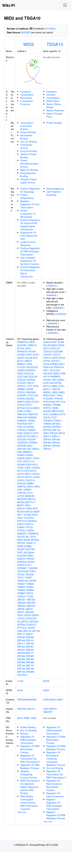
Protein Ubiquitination (27, 196)
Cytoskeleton (27, 94)
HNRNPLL (27, 452)
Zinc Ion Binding (28, 141)
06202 (46, 690)
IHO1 (19, 461)
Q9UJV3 (31, 708)
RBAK (55, 408)
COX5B (29, 389)
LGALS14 (30, 480)
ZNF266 (30, 637)
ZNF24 (29, 634)
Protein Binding (28, 132)
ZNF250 (21, 637)
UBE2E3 (31, 605)
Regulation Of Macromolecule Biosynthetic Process (54, 785)
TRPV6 (29, 593)
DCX (36, 395)
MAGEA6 (29, 496)
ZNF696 (30, 662)
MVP (35, 508)
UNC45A (29, 612)
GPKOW (21, 445)
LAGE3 (36, 477)
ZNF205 (53, 433)
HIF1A (46, 376)
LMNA (54, 386)
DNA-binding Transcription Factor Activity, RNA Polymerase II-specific (29, 802)
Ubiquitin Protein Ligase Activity (28, 181)
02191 (20, 690)
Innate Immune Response (27, 243)
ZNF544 (56, 442)
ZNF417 (21, 643)
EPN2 (20, 411)
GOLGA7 (31, 439)
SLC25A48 (29, 552)
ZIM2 (19, 631)
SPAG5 (30, 558)
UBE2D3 (21, 602)
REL (28, 536)
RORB (27, 539)
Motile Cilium (52, 101)
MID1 (28, 505)
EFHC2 (20, 404)
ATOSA (32, 351)
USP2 (20, 615)
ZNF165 (36, 631)
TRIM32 (21, 587)
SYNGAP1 (22, 568)
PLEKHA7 (48, 398)
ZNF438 (30, 643)
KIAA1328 (48, 382)
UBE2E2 (21, 605)
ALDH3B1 (22, 345)
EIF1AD (21, 408)
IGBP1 (28, 458)
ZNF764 (21, 665)
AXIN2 (60, 342)
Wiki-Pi (8, 5)
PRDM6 (57, 404)
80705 (46, 681)
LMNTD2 (21, 486)
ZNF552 (30, 649)
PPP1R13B (49, 401)
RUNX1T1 (31, 543)
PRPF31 (29, 524)
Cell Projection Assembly (53, 193)
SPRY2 (20, 565)
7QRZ (33, 718)
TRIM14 (58, 420)
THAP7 (28, 577)
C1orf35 (21, 367)
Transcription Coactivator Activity (26, 126)
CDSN (54, 357)
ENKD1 (36, 408)
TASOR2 (32, 568)
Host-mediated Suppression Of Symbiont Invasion (29, 261)
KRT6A (58, 382)
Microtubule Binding (26, 137)
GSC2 (29, 445)
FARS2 (31, 420)
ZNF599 (56, 445)
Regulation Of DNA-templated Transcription (28, 740)
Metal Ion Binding (29, 169)
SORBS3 (54, 414)
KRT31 (28, 474)
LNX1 (20, 489)
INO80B (21, 464)
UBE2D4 (31, 602)
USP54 (35, 615)
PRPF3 (20, 524)
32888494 (51, 295)
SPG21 (31, 561)
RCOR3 (21, 536)
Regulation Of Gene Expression (55, 794)
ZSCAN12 (22, 675)
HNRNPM (55, 376)
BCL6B (29, 357)
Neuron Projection (55, 110)
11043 (20, 681)
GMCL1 (34, 436)
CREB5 (54, 364)
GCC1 (36, 433)
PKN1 (20, 518)
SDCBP (21, 549)
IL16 (32, 461)
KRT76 (28, 477)
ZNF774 (30, 665)
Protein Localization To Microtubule (27, 213)
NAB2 (62, 392)
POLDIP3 (28, 518)
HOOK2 (47, 379)
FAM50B (32, 417)
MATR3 (56, 389)
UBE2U (29, 609)
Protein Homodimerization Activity (29, 163)
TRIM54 (30, 590)
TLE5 (53, 417)
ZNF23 (61, 433)
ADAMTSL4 (23, 342)
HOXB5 (29, 455)
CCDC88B (58, 351)
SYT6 (62, 414)
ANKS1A (32, 345)
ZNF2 (46, 433)
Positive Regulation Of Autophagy (30, 190)
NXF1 (20, 514)
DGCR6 (21, 398)
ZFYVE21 (22, 627)
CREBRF (21, 395)
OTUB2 (27, 514)
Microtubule (26, 97)
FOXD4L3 (22, 430)
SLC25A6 (22, 555)
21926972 (51, 285)
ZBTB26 (47, 426)
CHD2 (36, 386)
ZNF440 (21, 646)
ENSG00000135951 (53, 699)
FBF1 (31, 423)
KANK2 (36, 467)
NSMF (36, 511)
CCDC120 (29, 373)
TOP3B (32, 580)
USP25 (27, 615)
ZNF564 (21, 656)
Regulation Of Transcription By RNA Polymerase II (30, 758)
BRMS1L (21, 364)
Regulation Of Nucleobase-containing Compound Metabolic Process (55, 759)
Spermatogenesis (55, 188)
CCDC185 (22, 376)
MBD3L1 (47, 392)
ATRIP (28, 354)
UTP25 (28, 618)
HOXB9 (21, 458)
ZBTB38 (56, 426)
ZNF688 (21, 662)
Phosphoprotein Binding (28, 174)
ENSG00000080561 (27, 699)
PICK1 (35, 514)
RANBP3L (33, 533)
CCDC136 (55, 348)
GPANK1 (33, 442)
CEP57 (46, 361)
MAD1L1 (47, 389)
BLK (35, 357)
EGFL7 (28, 404)
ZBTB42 (21, 624)
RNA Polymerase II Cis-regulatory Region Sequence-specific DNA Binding (30, 787)
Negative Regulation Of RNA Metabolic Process (56, 815)
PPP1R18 (22, 521)
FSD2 (20, 433)
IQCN (28, 464)
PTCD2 (29, 527)
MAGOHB (22, 499)
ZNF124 (27, 631)
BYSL (30, 364)
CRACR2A (30, 392)
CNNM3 (21, 389)
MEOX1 (32, 499)
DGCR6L (30, 398)
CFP (29, 386)
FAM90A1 (22, 420)
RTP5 (61, 411)
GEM (19, 436)
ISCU (35, 464)
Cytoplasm (25, 91)
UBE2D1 (21, 599)
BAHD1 (21, 357)
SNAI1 (30, 555)
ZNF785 (30, 668)
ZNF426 (47, 439)
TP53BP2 (48, 420)
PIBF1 (53, 395)
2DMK (26, 718)
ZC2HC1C (31, 624)
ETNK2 (27, 411)
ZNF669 (30, 659)
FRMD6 (31, 430)
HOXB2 (21, 455)
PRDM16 (32, 521)
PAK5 (46, 395)
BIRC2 (54, 345)
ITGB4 (20, 467)
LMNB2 (30, 483)
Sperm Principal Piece (54, 115)
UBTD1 (20, 612)
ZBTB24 (34, 621)
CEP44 (61, 357)
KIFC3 (33, 470)
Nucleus (24, 733)
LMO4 (37, 486)
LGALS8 (21, 483)
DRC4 (28, 401)
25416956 (50, 28)
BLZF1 (20, 361)
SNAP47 (21, 558)
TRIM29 (30, 583)
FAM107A (22, 414)
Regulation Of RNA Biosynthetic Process (29, 749)
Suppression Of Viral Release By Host (28, 235)
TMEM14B (22, 580)
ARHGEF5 (22, 351)
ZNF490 (47, 442)
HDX (19, 452)
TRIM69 (21, 593)
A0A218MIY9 (50, 708)
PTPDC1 (21, 530)
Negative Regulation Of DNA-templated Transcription (54, 804)
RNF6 (20, 539)
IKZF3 (26, 461)
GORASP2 (22, 442)
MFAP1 (21, 505)
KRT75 (20, 477)
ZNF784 (21, 668)
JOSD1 (28, 467)
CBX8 (20, 373)
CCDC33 (21, 379)
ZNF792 (21, 671)
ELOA (29, 408)
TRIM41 (30, 587)
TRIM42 (21, 590)
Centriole (50, 94)
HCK (29, 448)
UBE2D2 (31, 599)
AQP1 (28, 348)
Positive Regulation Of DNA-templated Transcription (30, 251)
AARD (46, 342)
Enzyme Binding (28, 151)
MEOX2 (21, 502)
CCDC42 (31, 379)
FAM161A (33, 414)
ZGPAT (31, 627)
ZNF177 (21, 634)
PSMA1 (21, 527)
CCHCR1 (21, 382)
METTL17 (31, 502)
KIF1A (20, 470)
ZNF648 (21, 659)
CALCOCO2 (32, 367)
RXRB (20, 546)
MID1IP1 (21, 508)
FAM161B (22, 417)
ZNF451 (30, 646)
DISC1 (61, 364)
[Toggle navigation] (65, 5)
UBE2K (21, 609)
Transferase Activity (26, 146)
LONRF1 (27, 489)
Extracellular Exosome (26, 102)
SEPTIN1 (30, 549)
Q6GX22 (21, 708)
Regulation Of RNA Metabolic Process (29, 766)
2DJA (20, 718)
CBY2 (46, 348)
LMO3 (30, 486)
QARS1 (30, 530)
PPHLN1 (58, 398)
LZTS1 (29, 492)
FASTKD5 (22, 423)
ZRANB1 (30, 671)
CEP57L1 (22, 386)
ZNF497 (21, 649)
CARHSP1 (30, 370)
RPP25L (21, 543)
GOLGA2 (21, 439)
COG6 (46, 364)
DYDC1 (35, 401)
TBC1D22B (22, 571)
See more (22, 812)
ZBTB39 (47, 430)
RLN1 (33, 536)
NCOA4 (21, 511)
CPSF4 (20, 392)
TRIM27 (21, 583)
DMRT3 (21, 401)
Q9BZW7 (47, 711)
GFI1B (26, 436)
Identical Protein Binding (28, 155)
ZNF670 (47, 448)
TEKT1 (20, 577)
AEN (32, 342)
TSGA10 (54, 44)
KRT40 (36, 474)
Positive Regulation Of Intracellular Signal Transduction (30, 271)
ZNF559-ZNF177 (25, 653)
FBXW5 (30, 426)
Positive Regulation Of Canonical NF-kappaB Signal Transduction (30, 224)
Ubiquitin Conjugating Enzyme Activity (28, 774)
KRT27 (20, 474)
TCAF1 (32, 571)
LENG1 (20, 480)
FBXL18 (21, 426)
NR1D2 (29, 511)
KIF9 (26, 470)
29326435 (61, 314)
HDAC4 (35, 448)
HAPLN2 (21, 448)
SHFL (20, 552)
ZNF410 (30, 640)
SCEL (46, 414)
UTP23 (20, 618)
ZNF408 (21, 640)
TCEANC (29, 574)
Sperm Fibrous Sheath (53, 105)
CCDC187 (33, 376)
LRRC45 (21, 492)
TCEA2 (20, 574)
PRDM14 (47, 404)
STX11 (28, 565)
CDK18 (30, 382)
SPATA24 (22, 561)
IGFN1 (36, 458)
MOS (29, 508)
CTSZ (30, 395)
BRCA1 (28, 361)
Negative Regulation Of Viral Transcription (29, 204)
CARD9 (21, 370)
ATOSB (21, 354)
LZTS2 (20, 496)
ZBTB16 (25, 621)
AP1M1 (21, 348)
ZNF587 (30, 656)
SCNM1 (28, 546)
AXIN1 (36, 354)
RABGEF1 (22, 533)
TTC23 (30, 596)
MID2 (28, 44)
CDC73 (56, 354)
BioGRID (25, 32)
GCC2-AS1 (55, 370)
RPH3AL (35, 539)
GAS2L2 (28, 433)
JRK (54, 379)
